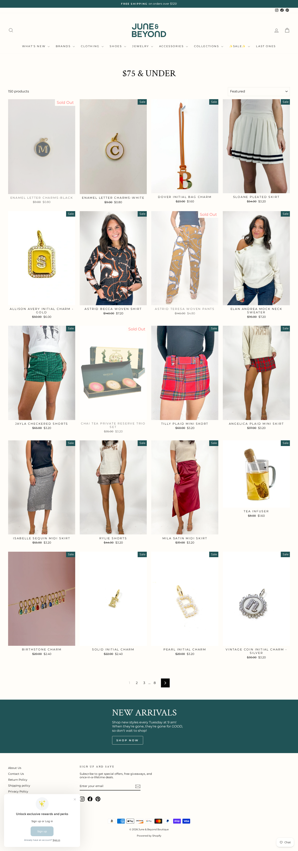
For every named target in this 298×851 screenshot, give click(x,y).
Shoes (116, 46)
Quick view (41, 189)
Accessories (172, 46)
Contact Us (16, 773)
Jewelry (141, 46)
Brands (64, 46)
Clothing (91, 46)
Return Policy (17, 779)
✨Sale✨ (238, 46)
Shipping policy (19, 785)
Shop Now (127, 740)
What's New (34, 46)
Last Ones (266, 46)
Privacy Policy (18, 791)
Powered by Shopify (149, 835)
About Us (14, 768)
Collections (207, 46)
